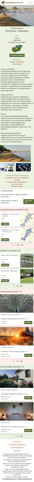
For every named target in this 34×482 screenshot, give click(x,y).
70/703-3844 (20, 62)
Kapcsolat (17, 451)
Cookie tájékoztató (17, 448)
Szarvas (3, 323)
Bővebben (5, 224)
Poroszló (3, 275)
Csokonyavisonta (6, 356)
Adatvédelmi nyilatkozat (17, 445)
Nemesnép (4, 431)
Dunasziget (4, 399)
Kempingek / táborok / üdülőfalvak (17, 178)
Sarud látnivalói (17, 184)
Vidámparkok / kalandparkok (17, 182)
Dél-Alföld (3, 321)
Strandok (17, 180)
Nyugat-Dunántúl (6, 396)
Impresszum (17, 442)
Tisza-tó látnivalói (17, 186)
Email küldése (17, 64)
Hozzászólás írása (28, 201)
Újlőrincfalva (4, 259)
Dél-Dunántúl (4, 354)
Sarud (2, 218)
